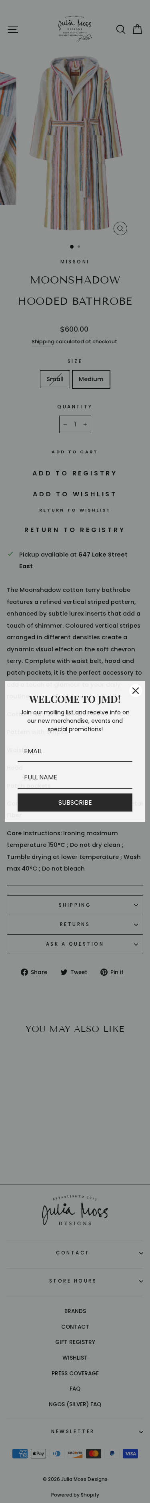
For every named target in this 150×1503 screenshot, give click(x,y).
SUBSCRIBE (75, 802)
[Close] (135, 690)
